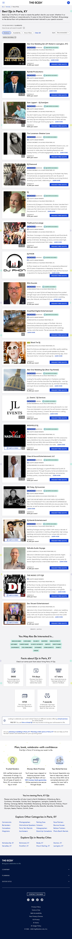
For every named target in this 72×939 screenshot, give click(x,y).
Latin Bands (38, 647)
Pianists (58, 647)
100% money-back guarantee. (36, 780)
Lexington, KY (58, 846)
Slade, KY (39, 843)
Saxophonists (15, 647)
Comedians (6, 828)
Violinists (36, 641)
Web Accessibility (36, 913)
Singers (36, 650)
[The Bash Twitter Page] (42, 900)
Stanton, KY (57, 843)
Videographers (41, 828)
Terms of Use (36, 910)
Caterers (39, 825)
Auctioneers (23, 831)
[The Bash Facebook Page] (33, 900)
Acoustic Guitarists (37, 644)
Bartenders (6, 825)
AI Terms (36, 923)
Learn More (55, 60)
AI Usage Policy (36, 926)
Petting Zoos (40, 822)
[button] (9, 37)
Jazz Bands (14, 644)
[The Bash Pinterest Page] (37, 900)
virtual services (63, 719)
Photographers (24, 822)
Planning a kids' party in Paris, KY (42, 732)
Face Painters (58, 822)
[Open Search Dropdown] (68, 2)
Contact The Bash (36, 894)
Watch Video (13, 448)
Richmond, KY (24, 843)
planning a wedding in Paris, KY (19, 732)
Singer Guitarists (55, 641)
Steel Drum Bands (27, 647)
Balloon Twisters (59, 828)
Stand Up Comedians (44, 831)
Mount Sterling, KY (43, 846)
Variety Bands (57, 644)
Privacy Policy (35, 907)
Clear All (38, 33)
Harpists (47, 644)
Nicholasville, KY (8, 843)
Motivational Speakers (27, 825)
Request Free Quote (59, 64)
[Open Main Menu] (3, 2)
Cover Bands (27, 641)
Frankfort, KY (24, 846)
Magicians (6, 831)
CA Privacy (36, 919)
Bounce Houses (59, 825)
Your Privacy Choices (36, 916)
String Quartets (49, 647)
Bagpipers (44, 641)
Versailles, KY (7, 846)
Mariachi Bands (16, 641)
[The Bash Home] (36, 3)
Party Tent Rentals (25, 828)
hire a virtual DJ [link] (27, 722)
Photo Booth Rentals (60, 831)
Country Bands (24, 644)
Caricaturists (6, 822)
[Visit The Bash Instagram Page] (28, 900)
